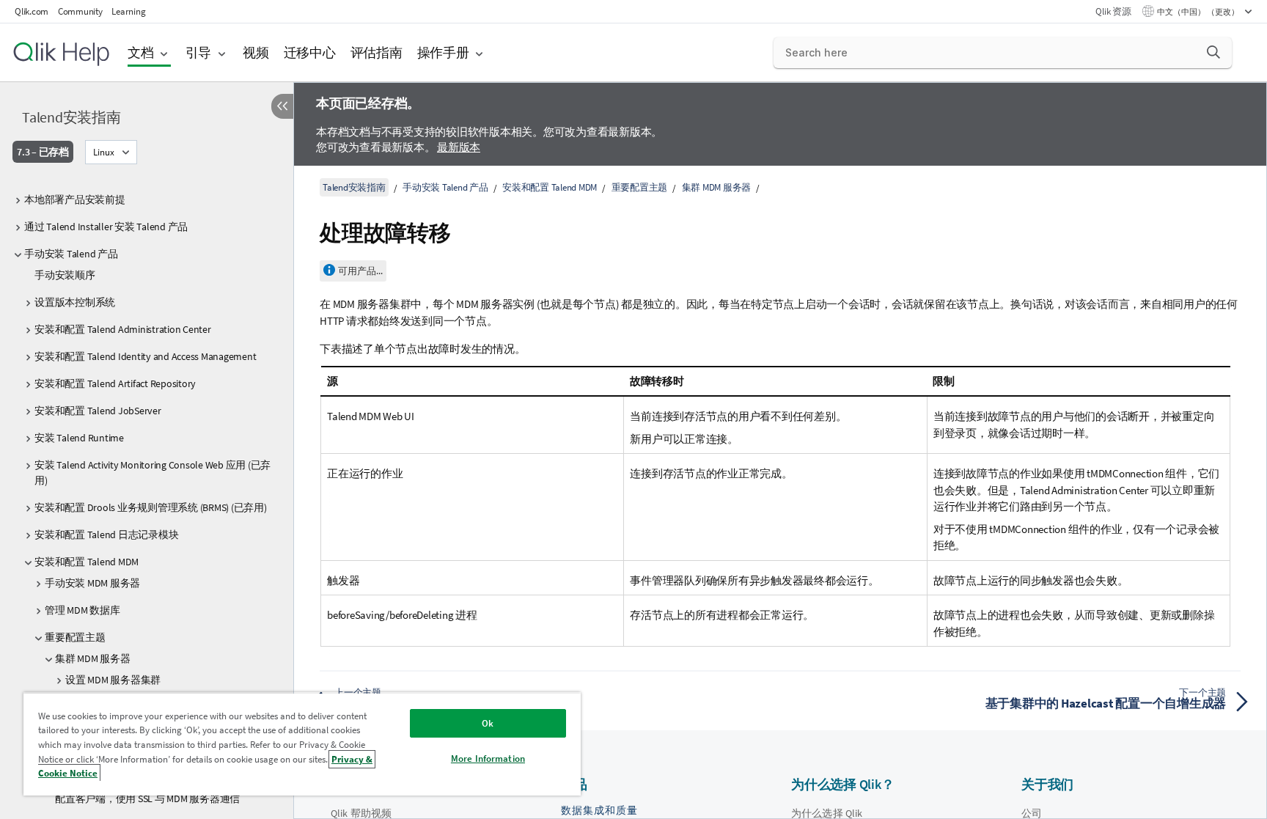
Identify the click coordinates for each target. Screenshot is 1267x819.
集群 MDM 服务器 (93, 658)
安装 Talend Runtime (79, 437)
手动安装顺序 (64, 275)
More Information (488, 758)
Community (80, 11)
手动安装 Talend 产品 (71, 253)
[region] (302, 744)
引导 (199, 52)
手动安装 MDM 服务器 (92, 583)
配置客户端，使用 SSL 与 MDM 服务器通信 (147, 798)
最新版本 (458, 147)
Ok (487, 723)
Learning (128, 11)
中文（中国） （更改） (1199, 12)
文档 (141, 52)
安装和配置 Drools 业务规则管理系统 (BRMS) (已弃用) (150, 507)
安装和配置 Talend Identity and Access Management (145, 356)
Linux (103, 152)
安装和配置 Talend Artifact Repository (115, 383)
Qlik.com (31, 11)
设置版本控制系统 (74, 302)
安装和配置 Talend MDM (86, 561)
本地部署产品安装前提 (74, 199)
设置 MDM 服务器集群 (113, 679)
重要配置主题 (75, 637)
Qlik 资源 (1113, 11)
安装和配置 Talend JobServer (97, 410)
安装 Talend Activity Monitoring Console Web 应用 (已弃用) (152, 472)
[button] (1213, 52)
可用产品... (360, 271)
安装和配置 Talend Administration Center (122, 329)
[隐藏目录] (282, 106)
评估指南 (376, 52)
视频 (256, 52)
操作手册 (443, 52)
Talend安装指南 (71, 117)
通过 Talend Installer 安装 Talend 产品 (106, 226)
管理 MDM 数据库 (82, 610)
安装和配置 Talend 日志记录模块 (106, 534)
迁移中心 (310, 52)
